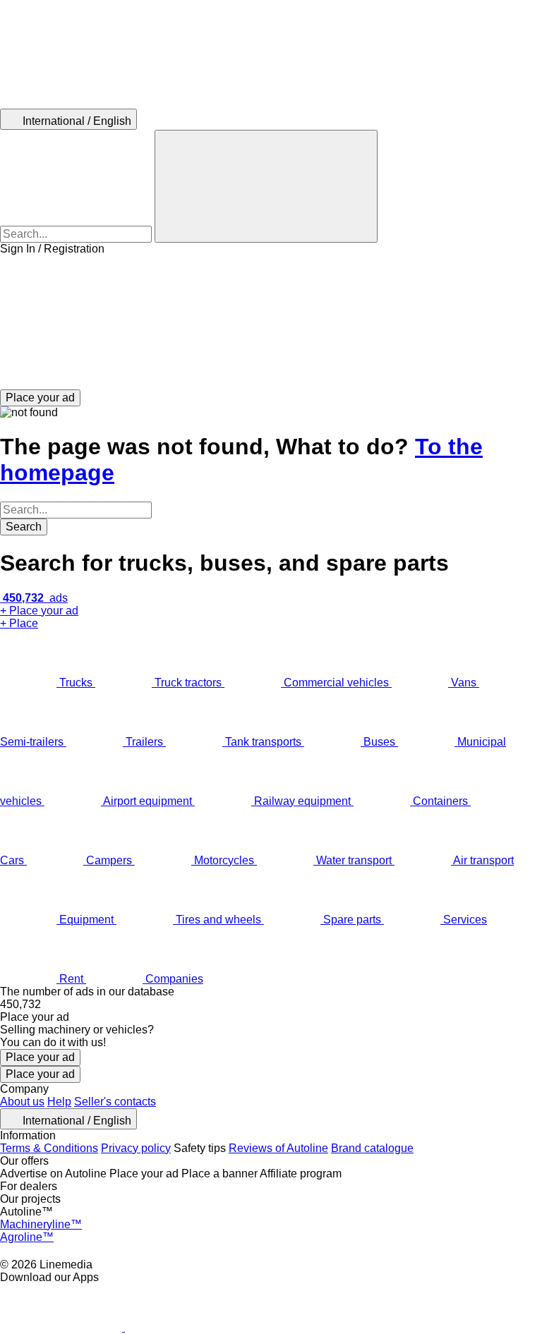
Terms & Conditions (49, 1148)
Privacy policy (136, 1148)
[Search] (266, 186)
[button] (271, 322)
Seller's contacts (115, 1102)
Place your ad (40, 1057)
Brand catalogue (372, 1148)
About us (22, 1102)
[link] (271, 1005)
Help (59, 1102)
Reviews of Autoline (278, 1148)
